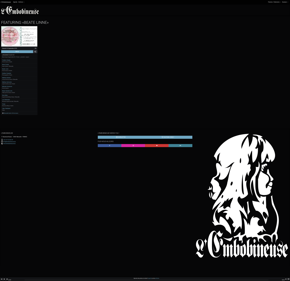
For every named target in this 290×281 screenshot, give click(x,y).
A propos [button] (284, 2)
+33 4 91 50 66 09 (8, 140)
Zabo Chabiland (6, 108)
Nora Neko (5, 95)
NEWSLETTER (122, 137)
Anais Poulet (5, 64)
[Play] (4, 279)
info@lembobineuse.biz (9, 141)
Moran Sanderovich (7, 91)
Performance (15, 113)
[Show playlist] (288, 279)
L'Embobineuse (6, 2)
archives (157, 278)
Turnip (3, 104)
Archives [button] (20, 2)
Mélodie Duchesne (7, 86)
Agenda (15, 2)
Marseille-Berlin (7, 113)
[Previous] (1, 279)
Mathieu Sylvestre (7, 82)
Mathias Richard (6, 77)
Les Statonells (6, 99)
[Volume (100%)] (286, 279)
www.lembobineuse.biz (9, 143)
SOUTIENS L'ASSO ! (168, 137)
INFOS (24, 51)
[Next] (7, 279)
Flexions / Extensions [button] (274, 2)
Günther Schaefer (6, 73)
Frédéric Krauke (6, 60)
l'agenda (150, 278)
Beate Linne (5, 69)
